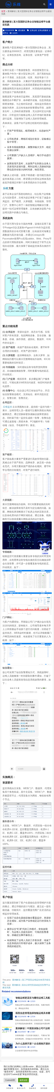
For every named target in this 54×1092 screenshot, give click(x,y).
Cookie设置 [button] (10, 1080)
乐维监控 (7, 407)
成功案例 (21, 30)
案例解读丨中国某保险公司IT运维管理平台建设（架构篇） (32, 1029)
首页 (3, 11)
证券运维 (33, 30)
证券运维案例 (43, 30)
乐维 (5, 188)
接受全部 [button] (23, 1080)
